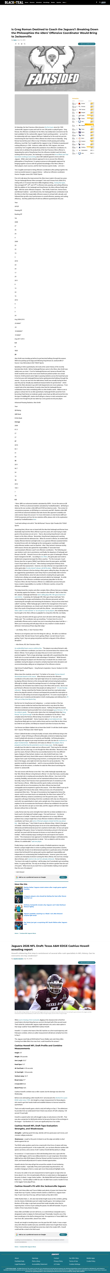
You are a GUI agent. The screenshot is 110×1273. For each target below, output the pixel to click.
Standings (46, 2)
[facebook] (96, 2)
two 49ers (44, 557)
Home (16, 933)
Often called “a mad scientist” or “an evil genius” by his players (34, 610)
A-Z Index (57, 1264)
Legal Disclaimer (20, 1264)
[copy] (24, 44)
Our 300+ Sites (74, 1258)
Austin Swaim (18, 958)
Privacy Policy (58, 1261)
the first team (49, 127)
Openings (35, 1258)
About (17, 1258)
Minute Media (12, 1268)
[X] (100, 2)
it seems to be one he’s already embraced (40, 859)
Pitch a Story (36, 1261)
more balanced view (55, 719)
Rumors (32, 2)
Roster (53, 2)
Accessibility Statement (39, 1264)
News (26, 2)
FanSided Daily (19, 1261)
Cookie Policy (91, 1261)
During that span (59, 183)
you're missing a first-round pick (29, 1020)
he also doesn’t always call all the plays (38, 568)
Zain (15, 40)
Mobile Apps (91, 1258)
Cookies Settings (74, 1264)
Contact (56, 1258)
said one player (36, 841)
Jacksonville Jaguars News (28, 933)
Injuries (59, 2)
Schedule (39, 2)
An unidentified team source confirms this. (28, 648)
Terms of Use (73, 1261)
